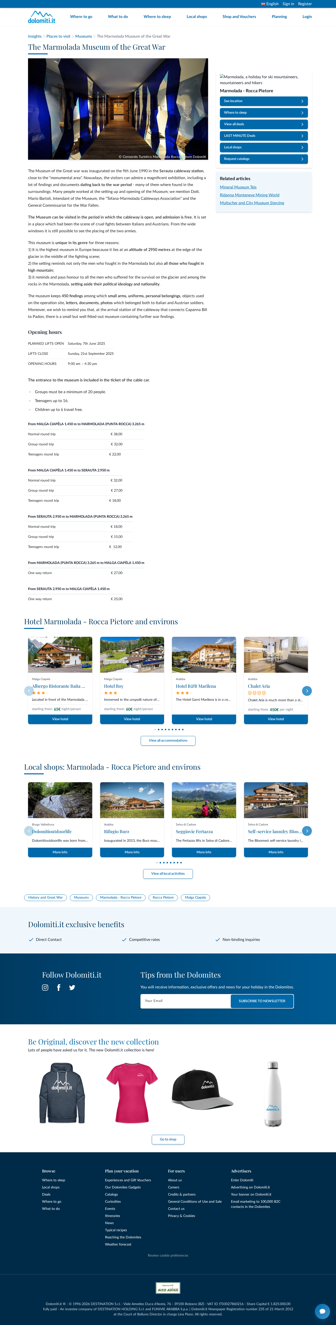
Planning (279, 17)
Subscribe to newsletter (262, 1001)
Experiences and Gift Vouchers (128, 1180)
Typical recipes (116, 1230)
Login (307, 17)
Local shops (197, 17)
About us (175, 1180)
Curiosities (113, 1201)
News (109, 1223)
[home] (43, 17)
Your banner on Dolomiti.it (251, 1194)
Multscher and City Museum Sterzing (252, 203)
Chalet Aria (259, 686)
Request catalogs (236, 159)
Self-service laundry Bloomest (278, 831)
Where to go (81, 17)
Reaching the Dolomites (123, 1237)
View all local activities (168, 873)
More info (60, 852)
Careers (173, 1187)
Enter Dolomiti (242, 1180)
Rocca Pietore (163, 897)
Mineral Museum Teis (238, 187)
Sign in (288, 4)
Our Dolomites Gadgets (123, 1187)
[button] (155, 729)
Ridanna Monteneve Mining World (249, 195)
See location (233, 101)
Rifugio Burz (116, 831)
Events (110, 1209)
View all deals (234, 124)
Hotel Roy (113, 686)
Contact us (176, 1209)
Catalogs (111, 1194)
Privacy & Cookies (181, 1216)
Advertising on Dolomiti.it (250, 1187)
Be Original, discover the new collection (93, 1041)
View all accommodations (168, 740)
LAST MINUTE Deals (239, 136)
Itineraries (112, 1216)
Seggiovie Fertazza (194, 831)
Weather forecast (118, 1244)
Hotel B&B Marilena (196, 686)
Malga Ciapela (195, 897)
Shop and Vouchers (239, 17)
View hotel (60, 719)
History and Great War (45, 897)
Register (305, 4)
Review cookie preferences (168, 1255)
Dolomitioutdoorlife (52, 831)
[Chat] (322, 1311)
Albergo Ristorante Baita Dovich (63, 686)
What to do (118, 17)
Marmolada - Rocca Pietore (120, 897)
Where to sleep (157, 17)
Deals (46, 1194)
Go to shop (168, 1139)
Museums (81, 897)
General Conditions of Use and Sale (195, 1201)
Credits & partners (182, 1194)
